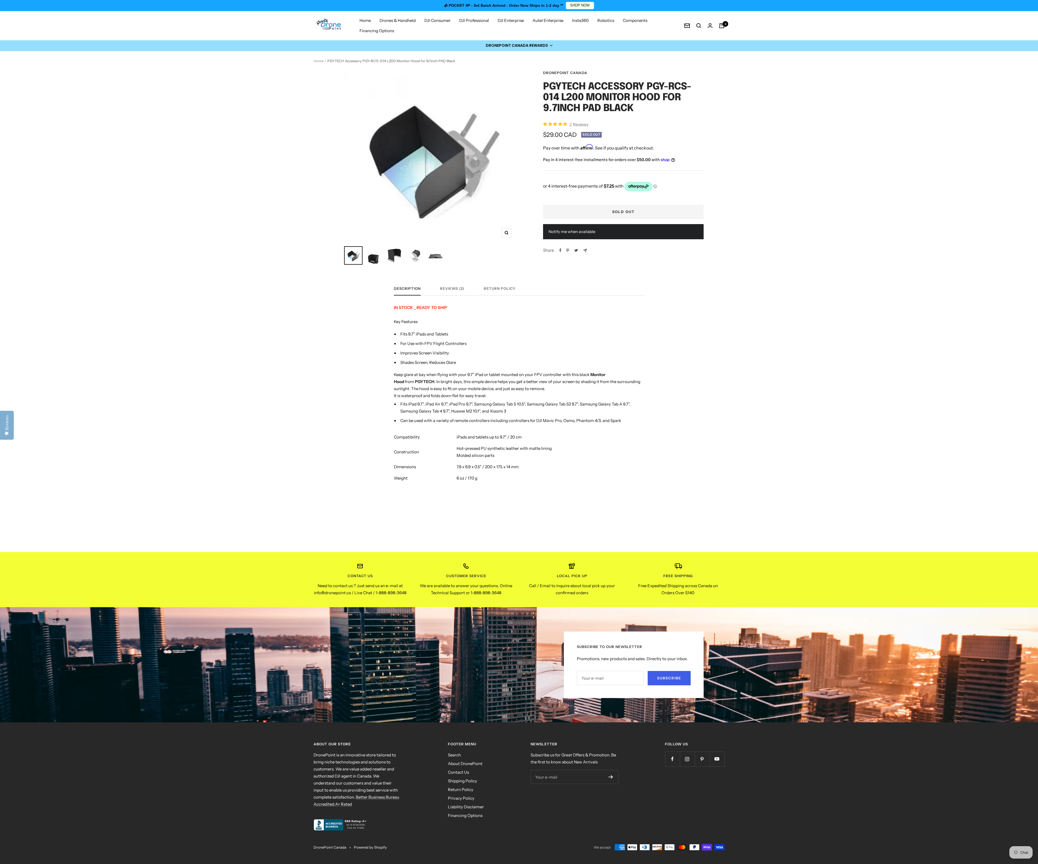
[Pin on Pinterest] (567, 250)
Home (365, 20)
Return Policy (499, 288)
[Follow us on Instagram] (687, 759)
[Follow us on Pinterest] (702, 759)
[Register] (610, 777)
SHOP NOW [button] (580, 5)
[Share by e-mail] (585, 250)
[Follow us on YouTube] (717, 759)
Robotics (605, 20)
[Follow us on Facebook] (672, 759)
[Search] (698, 25)
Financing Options (377, 30)
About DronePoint (465, 763)
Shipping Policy (462, 780)
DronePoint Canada (565, 73)
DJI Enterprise (511, 20)
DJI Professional (474, 20)
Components (635, 20)
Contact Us (458, 772)
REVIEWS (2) (452, 288)
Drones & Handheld (398, 20)
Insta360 (580, 20)
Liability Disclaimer (466, 806)
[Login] (710, 25)
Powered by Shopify (370, 847)
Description (407, 288)
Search (454, 754)
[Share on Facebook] (560, 250)
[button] (519, 45)
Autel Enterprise (548, 20)
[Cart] (721, 25)
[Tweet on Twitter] (576, 250)
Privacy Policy (461, 798)
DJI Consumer (437, 20)
